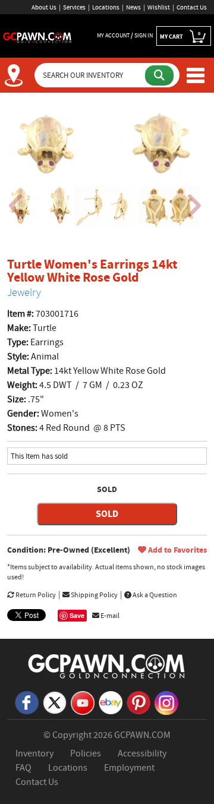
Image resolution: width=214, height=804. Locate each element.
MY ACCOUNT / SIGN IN (125, 35)
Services (74, 7)
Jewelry (24, 292)
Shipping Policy (94, 595)
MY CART (180, 35)
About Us (44, 7)
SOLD (107, 513)
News (133, 7)
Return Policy (35, 595)
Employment (129, 768)
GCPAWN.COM (142, 735)
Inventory (34, 753)
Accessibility (142, 753)
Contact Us (192, 7)
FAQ (23, 768)
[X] (55, 701)
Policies (85, 753)
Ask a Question (154, 595)
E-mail (109, 615)
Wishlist (158, 7)
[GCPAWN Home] (107, 665)
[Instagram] (166, 702)
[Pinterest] (138, 701)
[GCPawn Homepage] (37, 36)
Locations (105, 7)
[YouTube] (83, 702)
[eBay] (110, 701)
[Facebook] (27, 701)
